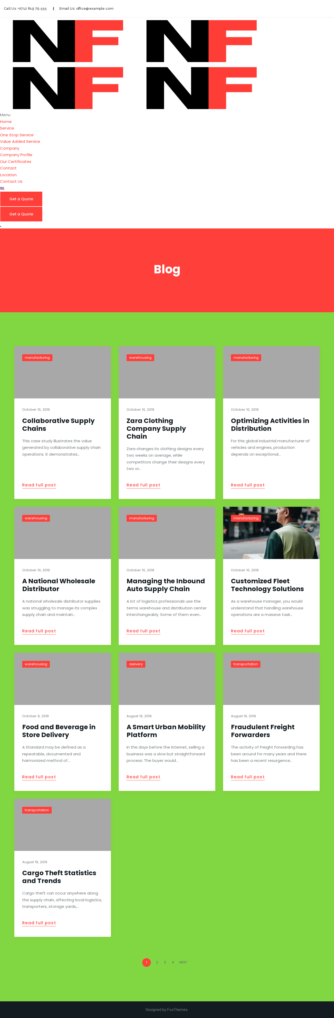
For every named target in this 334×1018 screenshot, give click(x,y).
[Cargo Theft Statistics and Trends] (62, 825)
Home (6, 121)
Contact (8, 168)
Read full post (39, 485)
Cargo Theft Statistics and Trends (59, 876)
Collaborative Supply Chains (58, 424)
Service (7, 128)
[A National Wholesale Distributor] (62, 533)
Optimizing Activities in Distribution (270, 424)
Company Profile (16, 154)
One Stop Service (17, 135)
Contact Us (11, 181)
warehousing (140, 357)
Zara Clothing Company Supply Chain (156, 428)
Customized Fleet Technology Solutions (267, 584)
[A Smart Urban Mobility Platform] (167, 679)
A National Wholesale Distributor (58, 584)
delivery (136, 664)
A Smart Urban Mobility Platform (166, 730)
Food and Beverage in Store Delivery (59, 730)
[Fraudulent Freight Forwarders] (271, 679)
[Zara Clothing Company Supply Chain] (167, 372)
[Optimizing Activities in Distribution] (271, 372)
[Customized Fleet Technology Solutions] (271, 533)
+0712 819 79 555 (32, 8)
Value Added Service (20, 141)
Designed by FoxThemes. (167, 1009)
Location (8, 175)
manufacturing (37, 357)
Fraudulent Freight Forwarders (263, 730)
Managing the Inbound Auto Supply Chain (166, 584)
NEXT (183, 962)
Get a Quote (21, 199)
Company (9, 148)
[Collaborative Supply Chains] (62, 372)
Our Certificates (15, 161)
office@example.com (95, 8)
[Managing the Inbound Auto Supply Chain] (167, 533)
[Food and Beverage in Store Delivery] (62, 679)
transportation (246, 664)
